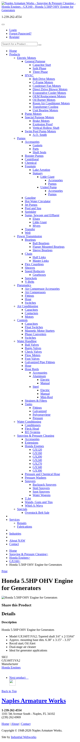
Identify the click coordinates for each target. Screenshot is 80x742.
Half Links (39, 257)
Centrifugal (32, 159)
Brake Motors (41, 120)
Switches (30, 302)
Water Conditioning (29, 421)
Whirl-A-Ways (34, 505)
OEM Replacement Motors (49, 96)
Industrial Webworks (23, 737)
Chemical (31, 162)
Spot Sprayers (41, 491)
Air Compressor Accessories (42, 288)
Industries (15, 533)
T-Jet (28, 498)
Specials (22, 509)
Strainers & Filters (36, 400)
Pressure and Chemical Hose (42, 474)
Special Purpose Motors (39, 117)
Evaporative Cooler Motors (49, 92)
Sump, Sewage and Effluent (42, 215)
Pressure (38, 418)
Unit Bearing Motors (45, 110)
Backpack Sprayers (44, 484)
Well (27, 232)
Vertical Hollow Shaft (46, 127)
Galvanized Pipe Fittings (40, 362)
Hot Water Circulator (37, 201)
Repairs (21, 523)
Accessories (32, 141)
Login (13, 30)
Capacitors (31, 309)
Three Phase (40, 71)
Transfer (30, 229)
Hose (28, 299)
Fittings (29, 295)
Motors (29, 316)
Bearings (30, 239)
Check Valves (33, 351)
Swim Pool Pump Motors (40, 131)
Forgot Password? (20, 33)
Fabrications (24, 526)
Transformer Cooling (45, 106)
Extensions (31, 442)
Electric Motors (26, 57)
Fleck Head (32, 428)
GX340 (37, 467)
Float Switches (34, 327)
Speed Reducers (35, 271)
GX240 (37, 460)
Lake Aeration (41, 169)
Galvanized (40, 411)
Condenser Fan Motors (47, 85)
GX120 (37, 449)
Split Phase (39, 68)
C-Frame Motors (43, 82)
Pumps (21, 138)
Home (13, 50)
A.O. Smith (40, 134)
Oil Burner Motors (44, 99)
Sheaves (30, 267)
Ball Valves (32, 344)
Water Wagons (41, 495)
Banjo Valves (33, 348)
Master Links (41, 260)
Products (14, 54)
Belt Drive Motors (44, 78)
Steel (36, 386)
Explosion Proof (43, 124)
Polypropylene (41, 414)
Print (4, 571)
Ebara (36, 218)
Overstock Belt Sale (37, 512)
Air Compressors (35, 292)
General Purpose (35, 61)
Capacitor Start (42, 64)
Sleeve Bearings (42, 250)
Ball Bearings (41, 243)
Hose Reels (32, 369)
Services (14, 519)
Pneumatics (24, 285)
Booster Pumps (34, 155)
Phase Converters (35, 334)
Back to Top (9, 691)
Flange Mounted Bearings (48, 246)
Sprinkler (30, 211)
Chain (28, 253)
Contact (14, 544)
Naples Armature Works (34, 700)
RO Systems (32, 432)
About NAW (17, 540)
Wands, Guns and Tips (39, 502)
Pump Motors (33, 113)
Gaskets (37, 145)
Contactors (31, 313)
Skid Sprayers (41, 488)
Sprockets (31, 278)
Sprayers (30, 481)
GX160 (37, 453)
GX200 (37, 456)
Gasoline (30, 197)
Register (14, 37)
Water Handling (27, 341)
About (15, 723)
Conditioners (33, 425)
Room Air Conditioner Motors (51, 103)
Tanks (28, 404)
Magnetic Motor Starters (40, 330)
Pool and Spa (33, 208)
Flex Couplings (34, 264)
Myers (36, 225)
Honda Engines (34, 446)
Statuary (38, 173)
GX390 (37, 470)
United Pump (48, 187)
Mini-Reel (46, 397)
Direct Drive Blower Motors (50, 89)
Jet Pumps (31, 204)
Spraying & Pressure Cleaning (35, 435)
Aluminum (39, 376)
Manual (45, 383)
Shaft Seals (39, 152)
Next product (18, 677)
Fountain (30, 166)
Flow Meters (32, 355)
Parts (36, 148)
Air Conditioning (27, 306)
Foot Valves (32, 358)
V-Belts (29, 281)
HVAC (29, 75)
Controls (22, 320)
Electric (45, 379)
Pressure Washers (35, 477)
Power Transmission (29, 236)
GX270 (37, 463)
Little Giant (47, 176)
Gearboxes (39, 274)
